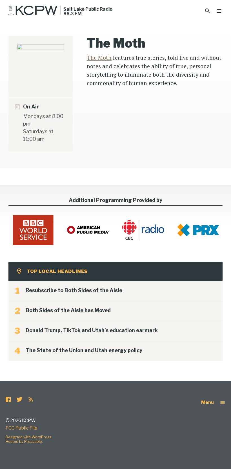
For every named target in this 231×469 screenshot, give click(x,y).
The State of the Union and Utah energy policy (84, 350)
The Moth (99, 57)
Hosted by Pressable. (24, 441)
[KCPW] (32, 10)
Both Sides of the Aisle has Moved (68, 310)
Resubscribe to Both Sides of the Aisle (74, 290)
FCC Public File (21, 428)
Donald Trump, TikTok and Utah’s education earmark (92, 330)
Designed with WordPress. (29, 437)
